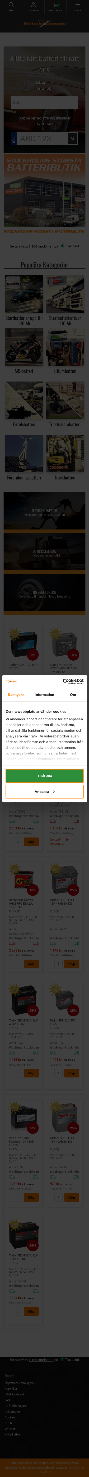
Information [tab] (44, 695)
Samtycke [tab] (16, 695)
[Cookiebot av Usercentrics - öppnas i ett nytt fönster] (63, 681)
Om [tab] (73, 695)
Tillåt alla (44, 776)
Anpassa (42, 791)
